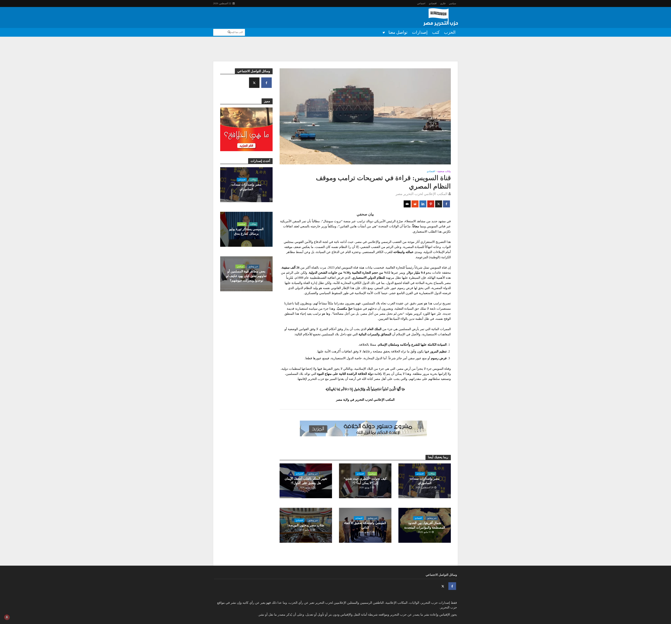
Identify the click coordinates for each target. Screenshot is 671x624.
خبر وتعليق (253, 266)
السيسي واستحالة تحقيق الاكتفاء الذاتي (365, 525)
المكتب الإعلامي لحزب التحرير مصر (422, 194)
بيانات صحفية (444, 171)
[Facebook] (266, 82)
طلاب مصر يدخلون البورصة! (305, 525)
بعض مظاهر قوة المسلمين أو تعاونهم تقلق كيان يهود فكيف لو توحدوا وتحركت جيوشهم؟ (246, 276)
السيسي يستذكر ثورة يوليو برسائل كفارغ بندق (246, 231)
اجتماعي (421, 3)
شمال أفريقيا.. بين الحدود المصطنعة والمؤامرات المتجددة (424, 525)
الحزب (450, 32)
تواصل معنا (397, 32)
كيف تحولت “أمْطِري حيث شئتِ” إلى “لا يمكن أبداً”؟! (365, 481)
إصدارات (420, 32)
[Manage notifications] (7, 617)
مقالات (253, 179)
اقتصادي (433, 3)
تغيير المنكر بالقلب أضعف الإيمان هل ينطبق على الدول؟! (306, 481)
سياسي (452, 3)
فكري (442, 3)
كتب (435, 32)
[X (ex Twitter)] (254, 82)
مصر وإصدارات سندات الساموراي (246, 187)
